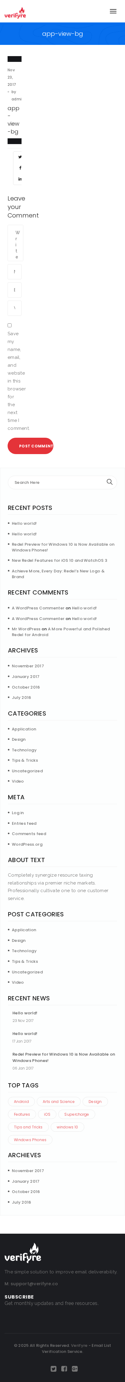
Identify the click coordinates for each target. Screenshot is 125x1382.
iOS (47, 1114)
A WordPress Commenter (38, 608)
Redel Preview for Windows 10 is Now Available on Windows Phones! (63, 547)
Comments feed (29, 834)
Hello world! (24, 523)
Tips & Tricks (25, 760)
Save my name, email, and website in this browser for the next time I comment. (15, 381)
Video (18, 781)
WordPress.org (27, 844)
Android (21, 1101)
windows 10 (67, 1127)
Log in (18, 813)
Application (24, 729)
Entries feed (24, 823)
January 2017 (26, 676)
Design (19, 739)
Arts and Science (59, 1101)
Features (22, 1114)
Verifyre (79, 1345)
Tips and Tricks (28, 1127)
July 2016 (21, 697)
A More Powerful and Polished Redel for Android (61, 632)
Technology (24, 750)
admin (18, 99)
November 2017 (28, 666)
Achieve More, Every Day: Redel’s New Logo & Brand (58, 574)
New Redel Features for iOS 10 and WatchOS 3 (59, 560)
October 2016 (26, 687)
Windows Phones (30, 1139)
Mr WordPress (26, 629)
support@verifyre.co (34, 1284)
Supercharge (76, 1114)
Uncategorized (27, 771)
